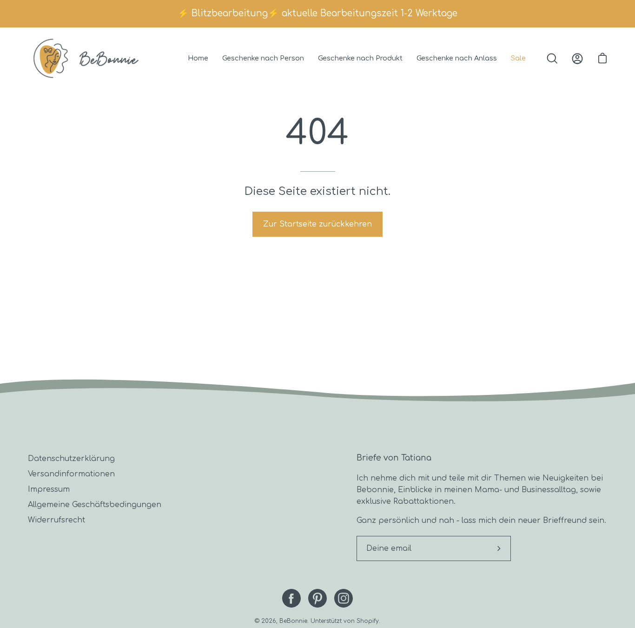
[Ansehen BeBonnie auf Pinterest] (317, 598)
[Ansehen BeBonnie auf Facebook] (291, 598)
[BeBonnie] (86, 58)
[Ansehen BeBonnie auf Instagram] (343, 598)
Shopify (368, 621)
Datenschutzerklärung (71, 458)
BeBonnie (293, 621)
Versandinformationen (71, 474)
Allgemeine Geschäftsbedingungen (94, 505)
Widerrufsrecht (56, 520)
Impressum (49, 489)
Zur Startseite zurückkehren (317, 224)
